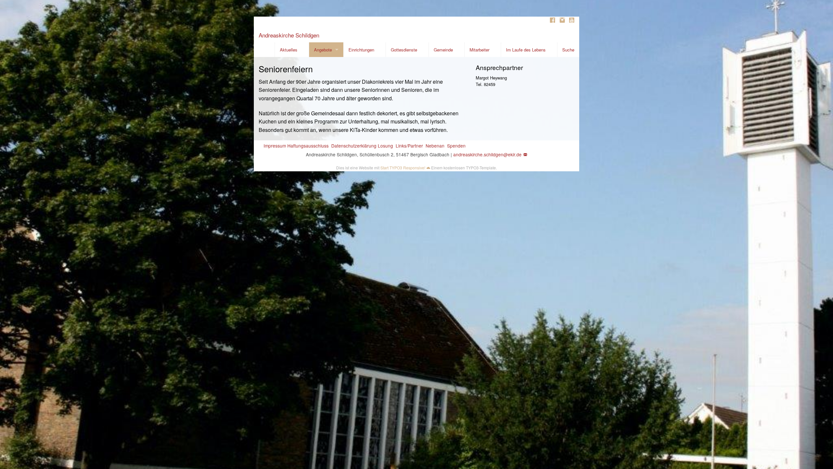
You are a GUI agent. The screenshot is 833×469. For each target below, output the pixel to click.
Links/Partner (409, 145)
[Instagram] (562, 20)
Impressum (275, 145)
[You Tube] (571, 20)
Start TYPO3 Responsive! (402, 167)
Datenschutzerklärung (353, 145)
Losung (385, 145)
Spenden (456, 145)
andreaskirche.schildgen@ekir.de (487, 154)
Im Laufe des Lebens (526, 50)
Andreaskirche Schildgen (289, 35)
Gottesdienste (404, 50)
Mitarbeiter (479, 50)
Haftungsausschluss (308, 145)
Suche (568, 50)
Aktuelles (288, 50)
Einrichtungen (361, 50)
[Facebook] (552, 20)
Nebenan (435, 145)
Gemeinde (443, 50)
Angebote (323, 50)
